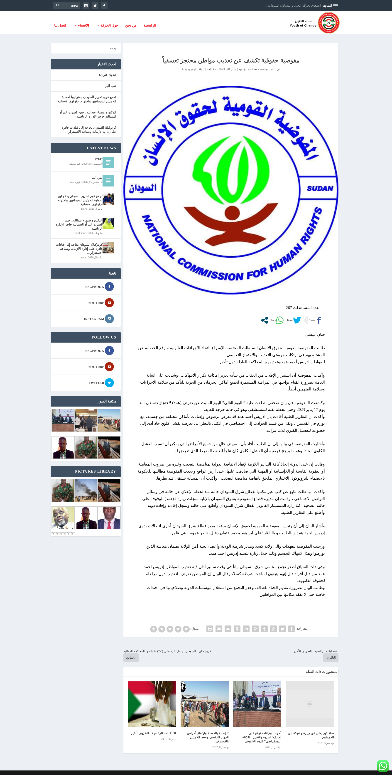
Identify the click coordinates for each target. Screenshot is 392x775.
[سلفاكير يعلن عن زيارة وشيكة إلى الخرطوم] (310, 704)
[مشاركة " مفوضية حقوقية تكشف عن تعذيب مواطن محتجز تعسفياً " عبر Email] (218, 628)
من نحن (131, 25)
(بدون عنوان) (107, 74)
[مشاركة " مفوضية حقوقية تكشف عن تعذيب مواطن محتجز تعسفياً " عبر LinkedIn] (246, 628)
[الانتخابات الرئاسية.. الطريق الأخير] (152, 704)
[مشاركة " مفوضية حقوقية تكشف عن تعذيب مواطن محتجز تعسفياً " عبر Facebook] (291, 628)
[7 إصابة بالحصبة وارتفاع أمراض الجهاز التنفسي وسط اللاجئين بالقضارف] (205, 704)
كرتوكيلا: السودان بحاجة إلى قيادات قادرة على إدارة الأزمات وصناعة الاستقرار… (79, 249)
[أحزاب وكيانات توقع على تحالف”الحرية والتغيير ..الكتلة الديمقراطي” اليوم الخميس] (257, 704)
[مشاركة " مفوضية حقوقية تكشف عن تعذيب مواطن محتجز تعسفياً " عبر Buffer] (237, 628)
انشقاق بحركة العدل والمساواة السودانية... (293, 5)
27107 (99, 159)
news (84, 208)
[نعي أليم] (108, 180)
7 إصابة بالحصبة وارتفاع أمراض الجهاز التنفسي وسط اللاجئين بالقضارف (208, 737)
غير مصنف (74, 163)
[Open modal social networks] (265, 320)
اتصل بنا (60, 25)
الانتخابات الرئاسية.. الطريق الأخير (153, 733)
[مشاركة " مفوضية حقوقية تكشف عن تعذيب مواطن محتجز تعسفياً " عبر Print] (209, 628)
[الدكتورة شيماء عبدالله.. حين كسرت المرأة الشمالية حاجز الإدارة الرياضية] (108, 223)
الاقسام (83, 25)
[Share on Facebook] (315, 320)
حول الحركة (109, 25)
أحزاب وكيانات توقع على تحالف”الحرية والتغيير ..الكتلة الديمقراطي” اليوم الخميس (261, 737)
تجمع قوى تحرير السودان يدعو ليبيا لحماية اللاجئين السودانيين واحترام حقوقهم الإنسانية (80, 200)
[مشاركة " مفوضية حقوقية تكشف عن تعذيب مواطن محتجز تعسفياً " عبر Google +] (273, 628)
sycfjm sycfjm (248, 69)
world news (80, 233)
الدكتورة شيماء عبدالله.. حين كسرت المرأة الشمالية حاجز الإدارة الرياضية (79, 224)
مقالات (211, 69)
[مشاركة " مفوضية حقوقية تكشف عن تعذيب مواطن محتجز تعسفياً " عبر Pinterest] (255, 628)
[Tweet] (293, 320)
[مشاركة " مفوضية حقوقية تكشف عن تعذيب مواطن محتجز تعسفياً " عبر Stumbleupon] (228, 628)
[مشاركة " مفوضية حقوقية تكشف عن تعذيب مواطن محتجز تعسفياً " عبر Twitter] (282, 628)
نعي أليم (110, 86)
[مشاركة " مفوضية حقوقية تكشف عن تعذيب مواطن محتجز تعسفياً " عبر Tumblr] (264, 628)
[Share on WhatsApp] (276, 320)
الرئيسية (150, 25)
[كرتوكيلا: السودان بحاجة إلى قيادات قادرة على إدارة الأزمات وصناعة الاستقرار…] (108, 247)
